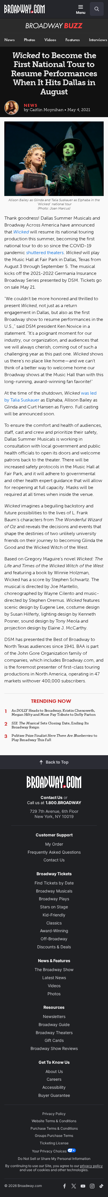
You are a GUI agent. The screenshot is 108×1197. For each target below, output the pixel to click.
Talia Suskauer (24, 400)
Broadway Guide (54, 1024)
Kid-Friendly (54, 914)
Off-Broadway (54, 938)
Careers (54, 1079)
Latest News (54, 977)
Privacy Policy (54, 1114)
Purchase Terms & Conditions (54, 1128)
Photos (29, 39)
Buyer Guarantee (54, 1095)
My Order (54, 844)
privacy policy (91, 1166)
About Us (54, 1071)
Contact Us (51, 797)
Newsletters (54, 1016)
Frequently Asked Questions (54, 852)
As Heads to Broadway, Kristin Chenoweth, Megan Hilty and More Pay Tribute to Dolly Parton (53, 713)
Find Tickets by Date (54, 882)
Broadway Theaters (54, 1032)
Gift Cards (54, 1040)
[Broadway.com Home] (24, 9)
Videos (50, 39)
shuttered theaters (45, 252)
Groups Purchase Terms (54, 1135)
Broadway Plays (54, 898)
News (9, 39)
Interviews (98, 39)
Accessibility (54, 1087)
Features (72, 39)
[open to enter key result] (97, 9)
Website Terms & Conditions (54, 1121)
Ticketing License (54, 1143)
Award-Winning (54, 930)
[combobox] (94, 9)
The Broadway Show (54, 969)
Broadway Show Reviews (54, 1048)
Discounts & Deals (54, 946)
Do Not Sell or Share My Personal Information (54, 1158)
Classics (54, 922)
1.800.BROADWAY (63, 802)
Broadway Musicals (54, 890)
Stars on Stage (54, 906)
